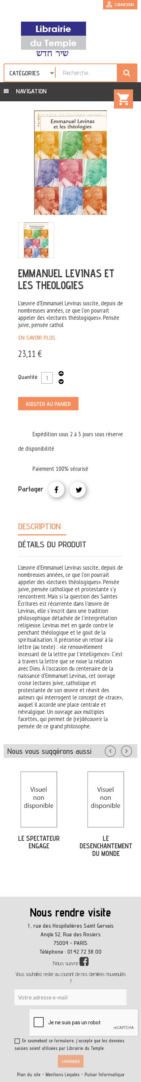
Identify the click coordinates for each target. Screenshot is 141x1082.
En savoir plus (36, 337)
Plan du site (28, 1074)
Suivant (131, 749)
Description (39, 526)
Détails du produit (52, 544)
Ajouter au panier (48, 404)
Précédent (117, 749)
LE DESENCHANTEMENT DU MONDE (106, 845)
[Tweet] (78, 490)
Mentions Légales (63, 1074)
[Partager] (56, 490)
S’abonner (70, 1061)
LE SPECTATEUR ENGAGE (39, 842)
